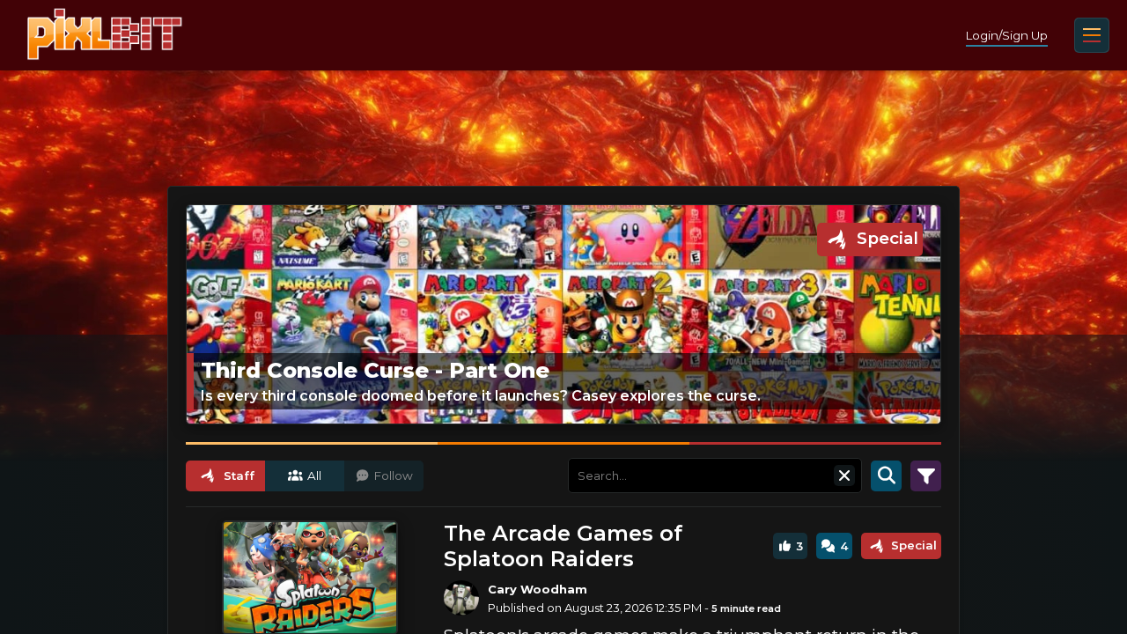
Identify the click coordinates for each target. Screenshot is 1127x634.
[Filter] (925, 475)
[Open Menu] (1091, 35)
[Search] (886, 475)
